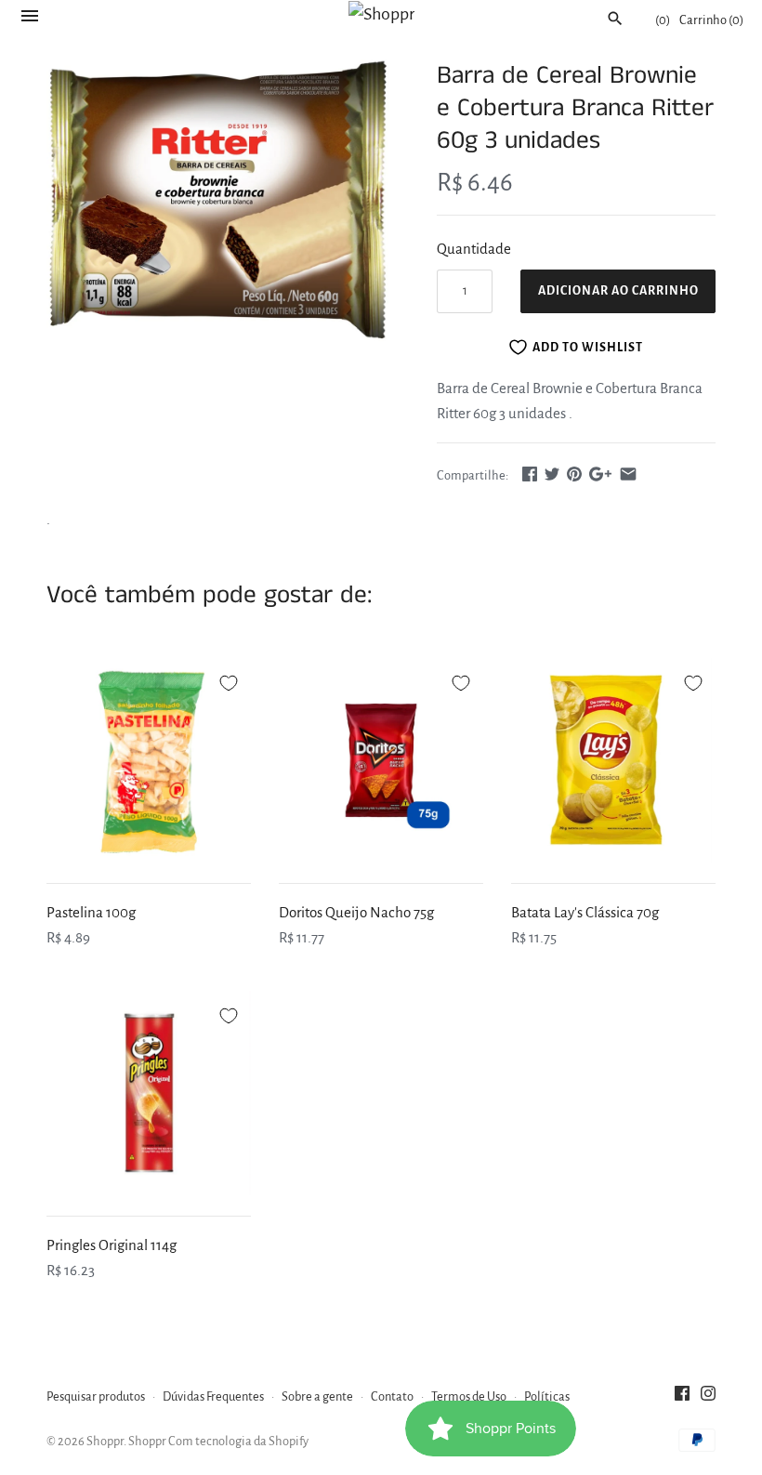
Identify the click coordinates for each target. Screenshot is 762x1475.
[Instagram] (708, 1397)
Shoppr (105, 1441)
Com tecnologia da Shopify (238, 1441)
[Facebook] (682, 1397)
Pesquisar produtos (95, 1396)
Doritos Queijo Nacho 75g (356, 912)
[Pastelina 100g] (148, 760)
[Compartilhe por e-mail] (628, 473)
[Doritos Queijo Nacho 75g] (381, 760)
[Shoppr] (381, 14)
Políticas (547, 1396)
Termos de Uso (468, 1396)
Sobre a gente (317, 1396)
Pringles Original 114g (111, 1245)
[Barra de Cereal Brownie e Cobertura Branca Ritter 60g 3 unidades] (218, 201)
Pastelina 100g (91, 912)
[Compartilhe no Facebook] (529, 473)
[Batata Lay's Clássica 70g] (613, 760)
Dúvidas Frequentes (213, 1396)
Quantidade (474, 249)
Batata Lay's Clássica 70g (585, 912)
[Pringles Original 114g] (148, 1093)
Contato (392, 1396)
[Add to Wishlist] (228, 680)
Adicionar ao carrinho (618, 290)
